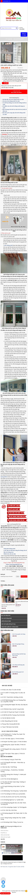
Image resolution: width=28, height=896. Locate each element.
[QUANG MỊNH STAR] (14, 15)
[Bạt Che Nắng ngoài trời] (6, 675)
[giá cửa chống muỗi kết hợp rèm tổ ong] (8, 596)
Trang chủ (9, 39)
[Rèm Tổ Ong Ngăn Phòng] (6, 648)
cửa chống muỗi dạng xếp (18, 664)
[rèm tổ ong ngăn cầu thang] (6, 638)
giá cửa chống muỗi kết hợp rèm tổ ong (8, 605)
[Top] (26, 891)
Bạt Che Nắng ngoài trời (18, 672)
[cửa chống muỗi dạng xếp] (6, 667)
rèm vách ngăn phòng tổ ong (8, 624)
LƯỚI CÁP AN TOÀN (6, 621)
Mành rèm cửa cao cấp (10, 554)
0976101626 (4, 540)
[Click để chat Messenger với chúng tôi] (3, 882)
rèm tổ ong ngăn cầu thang (18, 634)
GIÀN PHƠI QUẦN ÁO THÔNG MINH (9, 626)
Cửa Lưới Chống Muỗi (18, 39)
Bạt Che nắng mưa (5, 615)
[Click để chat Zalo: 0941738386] (3, 886)
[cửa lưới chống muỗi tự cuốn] (14, 53)
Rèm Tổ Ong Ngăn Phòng (18, 644)
